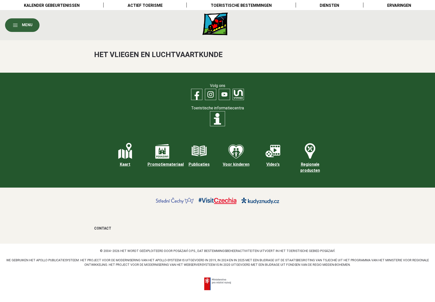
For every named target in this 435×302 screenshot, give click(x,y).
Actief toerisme (145, 5)
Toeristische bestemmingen (241, 5)
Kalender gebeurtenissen (52, 5)
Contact (102, 228)
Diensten (329, 5)
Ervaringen (399, 5)
